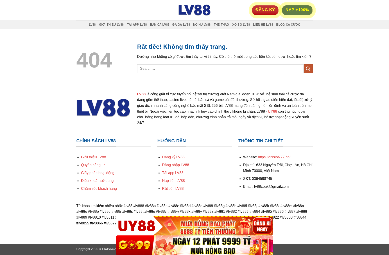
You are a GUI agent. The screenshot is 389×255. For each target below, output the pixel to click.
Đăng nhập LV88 (175, 165)
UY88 (272, 111)
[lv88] (194, 10)
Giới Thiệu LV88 (111, 24)
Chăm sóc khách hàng (99, 188)
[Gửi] (308, 68)
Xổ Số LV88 (241, 24)
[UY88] (194, 226)
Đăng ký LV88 (173, 157)
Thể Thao (221, 24)
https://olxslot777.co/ (274, 157)
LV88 (92, 24)
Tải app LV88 (172, 173)
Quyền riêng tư (93, 165)
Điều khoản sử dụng (97, 181)
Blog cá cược (288, 24)
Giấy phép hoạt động (97, 173)
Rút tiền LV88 (173, 188)
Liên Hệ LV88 (263, 24)
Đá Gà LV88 (181, 24)
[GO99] (194, 245)
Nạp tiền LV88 (173, 181)
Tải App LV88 (137, 24)
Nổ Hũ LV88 (202, 24)
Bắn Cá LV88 (160, 24)
